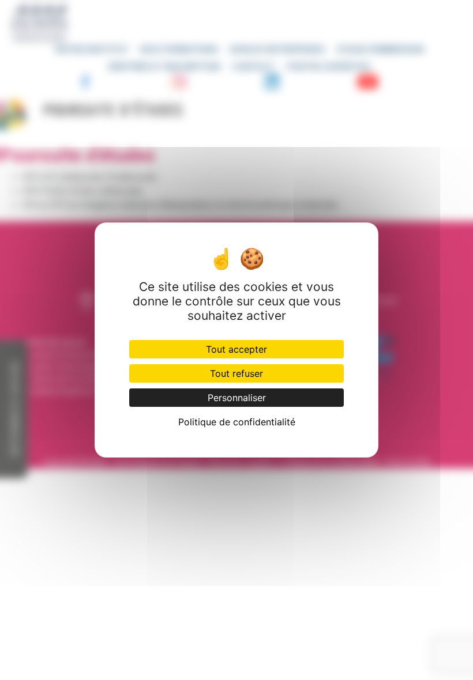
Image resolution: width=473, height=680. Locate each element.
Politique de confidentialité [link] (236, 422)
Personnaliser (237, 397)
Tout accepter (236, 349)
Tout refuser (236, 373)
